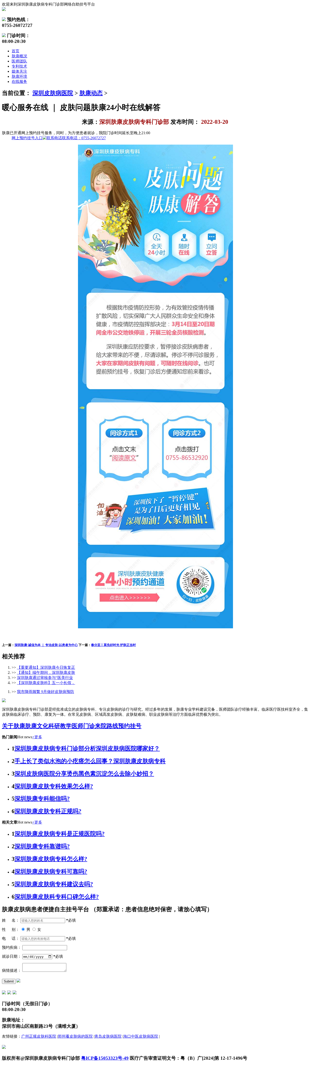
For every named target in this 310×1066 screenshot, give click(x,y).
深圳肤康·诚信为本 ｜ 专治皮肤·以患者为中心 (46, 645)
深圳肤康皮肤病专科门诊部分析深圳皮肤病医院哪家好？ (87, 748)
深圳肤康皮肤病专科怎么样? (51, 859)
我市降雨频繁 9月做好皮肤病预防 (45, 692)
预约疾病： (11, 947)
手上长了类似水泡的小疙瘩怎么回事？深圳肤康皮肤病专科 (90, 761)
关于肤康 (13, 726)
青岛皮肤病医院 (108, 1036)
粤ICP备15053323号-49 (105, 1058)
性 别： (10, 929)
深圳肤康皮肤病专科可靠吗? (51, 871)
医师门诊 (83, 726)
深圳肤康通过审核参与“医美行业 (45, 678)
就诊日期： (11, 956)
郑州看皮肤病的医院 (75, 1036)
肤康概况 (19, 56)
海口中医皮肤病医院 (140, 1036)
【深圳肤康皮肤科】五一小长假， (46, 683)
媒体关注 (19, 71)
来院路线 (106, 726)
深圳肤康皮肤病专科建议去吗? (54, 884)
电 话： (10, 938)
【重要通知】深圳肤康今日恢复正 (46, 667)
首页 (15, 51)
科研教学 (60, 726)
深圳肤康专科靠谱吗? (42, 846)
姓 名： (10, 920)
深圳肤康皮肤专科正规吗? (48, 811)
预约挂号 (129, 726)
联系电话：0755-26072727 (59, 138)
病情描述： (11, 970)
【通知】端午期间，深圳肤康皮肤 (46, 672)
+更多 (37, 737)
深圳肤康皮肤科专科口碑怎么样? (57, 897)
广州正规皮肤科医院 (38, 1036)
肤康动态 (91, 93)
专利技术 (19, 66)
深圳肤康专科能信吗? (42, 798)
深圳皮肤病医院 (52, 93)
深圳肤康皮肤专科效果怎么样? (54, 786)
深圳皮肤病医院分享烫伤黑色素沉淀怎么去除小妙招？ (84, 773)
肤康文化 (36, 726)
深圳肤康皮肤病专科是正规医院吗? (60, 834)
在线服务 (19, 81)
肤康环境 (19, 76)
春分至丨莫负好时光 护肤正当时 (113, 645)
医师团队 (19, 61)
